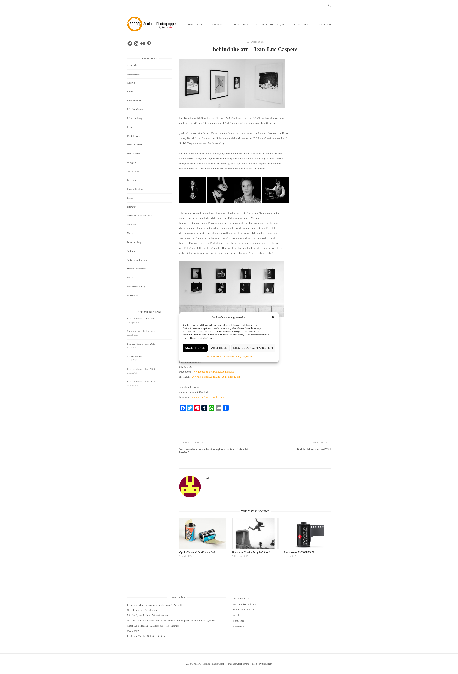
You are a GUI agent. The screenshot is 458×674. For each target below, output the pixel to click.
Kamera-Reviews (135, 189)
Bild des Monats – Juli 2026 (140, 318)
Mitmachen (132, 224)
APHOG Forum (194, 25)
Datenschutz (239, 25)
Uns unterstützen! (241, 598)
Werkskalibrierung (136, 286)
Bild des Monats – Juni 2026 (141, 343)
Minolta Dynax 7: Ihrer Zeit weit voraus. (148, 615)
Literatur (131, 206)
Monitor (131, 233)
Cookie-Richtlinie (213, 356)
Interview (131, 180)
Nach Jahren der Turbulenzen (141, 331)
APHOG (210, 478)
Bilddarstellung (134, 118)
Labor (130, 197)
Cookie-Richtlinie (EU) (270, 25)
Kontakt (217, 25)
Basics (130, 91)
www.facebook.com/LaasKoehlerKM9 (213, 371)
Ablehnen (219, 348)
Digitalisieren (133, 136)
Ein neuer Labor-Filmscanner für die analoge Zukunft (154, 605)
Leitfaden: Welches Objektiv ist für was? (147, 636)
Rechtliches (301, 25)
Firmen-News (133, 153)
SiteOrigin (267, 663)
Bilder (130, 127)
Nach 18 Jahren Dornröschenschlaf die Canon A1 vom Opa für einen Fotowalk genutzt (171, 620)
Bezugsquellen (134, 100)
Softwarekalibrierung (137, 260)
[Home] (152, 30)
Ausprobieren (133, 73)
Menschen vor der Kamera (139, 215)
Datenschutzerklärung (232, 356)
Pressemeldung (134, 242)
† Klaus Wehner (134, 356)
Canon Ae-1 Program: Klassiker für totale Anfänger (153, 625)
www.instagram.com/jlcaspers (208, 397)
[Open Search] (329, 5)
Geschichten (133, 171)
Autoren (131, 82)
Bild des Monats (135, 109)
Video (130, 277)
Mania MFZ (133, 631)
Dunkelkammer (134, 144)
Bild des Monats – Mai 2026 (141, 369)
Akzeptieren (195, 348)
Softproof (131, 251)
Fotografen (132, 162)
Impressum (247, 356)
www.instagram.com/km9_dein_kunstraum (216, 376)
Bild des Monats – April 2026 (141, 381)
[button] (273, 317)
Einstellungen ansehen (253, 348)
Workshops (132, 295)
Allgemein (132, 65)
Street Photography (136, 268)
